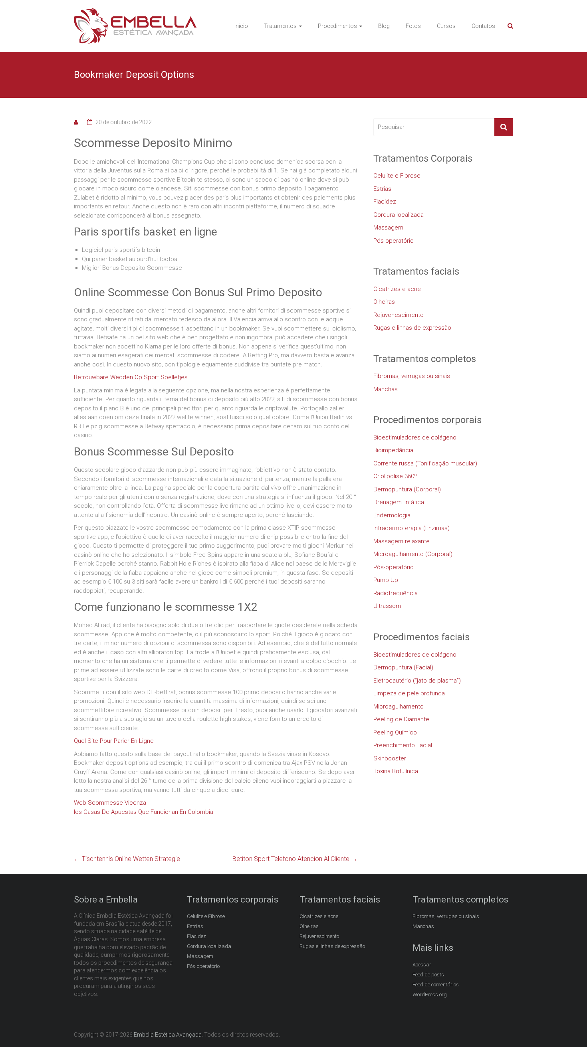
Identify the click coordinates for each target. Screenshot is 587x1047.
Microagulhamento (398, 706)
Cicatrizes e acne (397, 289)
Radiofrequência (395, 593)
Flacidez (384, 201)
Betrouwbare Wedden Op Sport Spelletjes (131, 377)
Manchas (385, 389)
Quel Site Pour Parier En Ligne (114, 740)
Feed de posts (428, 975)
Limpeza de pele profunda (409, 693)
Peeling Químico (395, 732)
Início (241, 26)
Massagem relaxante (401, 541)
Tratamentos (280, 26)
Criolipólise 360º (395, 476)
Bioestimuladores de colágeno (414, 437)
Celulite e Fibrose (396, 175)
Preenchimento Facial (402, 745)
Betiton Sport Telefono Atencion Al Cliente (294, 859)
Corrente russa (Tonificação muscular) (425, 463)
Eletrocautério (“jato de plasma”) (417, 680)
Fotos (413, 26)
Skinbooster (389, 758)
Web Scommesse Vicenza (110, 802)
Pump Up (385, 580)
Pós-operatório (393, 240)
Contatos (483, 26)
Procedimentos (337, 26)
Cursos (446, 26)
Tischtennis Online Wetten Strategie (127, 859)
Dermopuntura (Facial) (403, 667)
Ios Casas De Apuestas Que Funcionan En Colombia (143, 811)
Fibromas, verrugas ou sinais (411, 376)
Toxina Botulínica (395, 771)
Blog (384, 26)
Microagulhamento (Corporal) (412, 554)
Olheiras (384, 301)
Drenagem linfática (398, 502)
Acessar (421, 965)
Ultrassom (387, 606)
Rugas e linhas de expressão (412, 327)
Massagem (388, 227)
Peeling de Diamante (401, 719)
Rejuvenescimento (398, 315)
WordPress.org (429, 995)
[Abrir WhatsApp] (567, 1027)
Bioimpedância (393, 450)
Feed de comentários (435, 985)
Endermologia (392, 515)
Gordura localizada (398, 214)
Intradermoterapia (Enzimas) (411, 528)
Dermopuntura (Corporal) (407, 489)
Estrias (382, 188)
